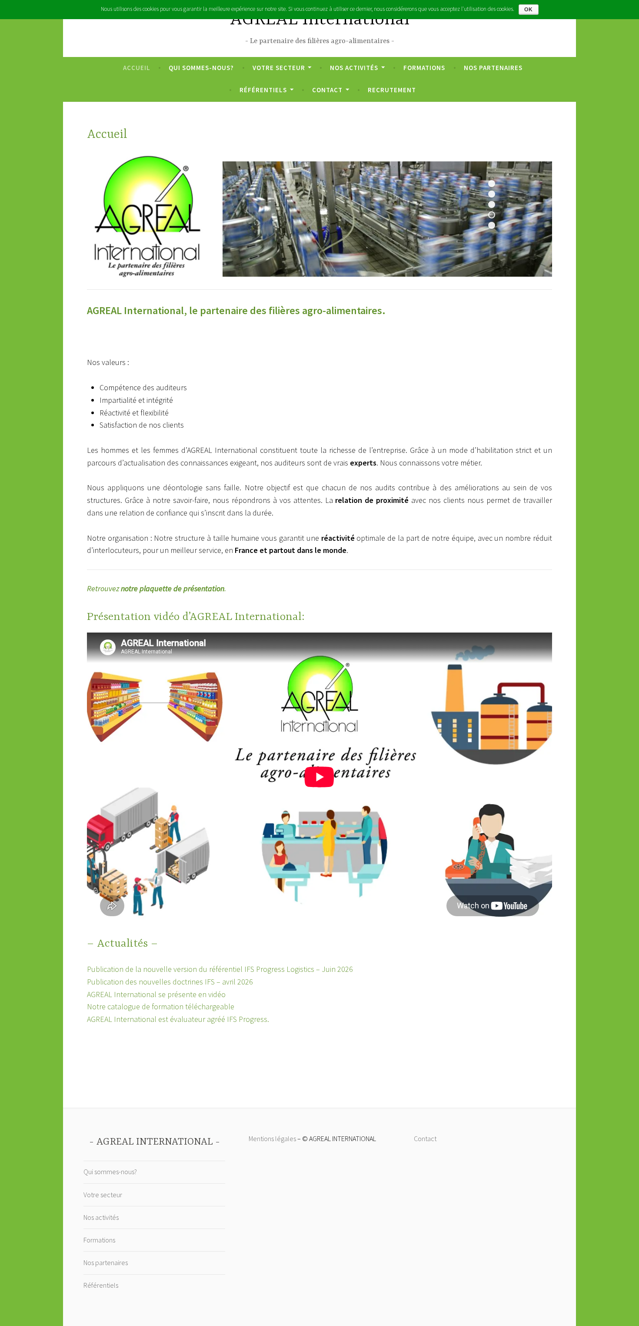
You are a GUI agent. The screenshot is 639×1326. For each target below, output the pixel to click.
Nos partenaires (493, 68)
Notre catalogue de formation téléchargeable (160, 1006)
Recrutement (392, 90)
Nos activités (354, 68)
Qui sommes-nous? (201, 68)
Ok (528, 10)
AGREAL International (319, 20)
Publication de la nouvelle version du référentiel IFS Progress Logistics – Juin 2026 (220, 969)
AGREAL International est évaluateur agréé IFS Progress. (178, 1019)
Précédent (485, 248)
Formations (424, 68)
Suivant (499, 248)
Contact (327, 90)
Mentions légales (272, 1138)
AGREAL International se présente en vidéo (156, 994)
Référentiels (263, 90)
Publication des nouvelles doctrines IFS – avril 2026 (170, 982)
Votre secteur (279, 68)
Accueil (136, 68)
